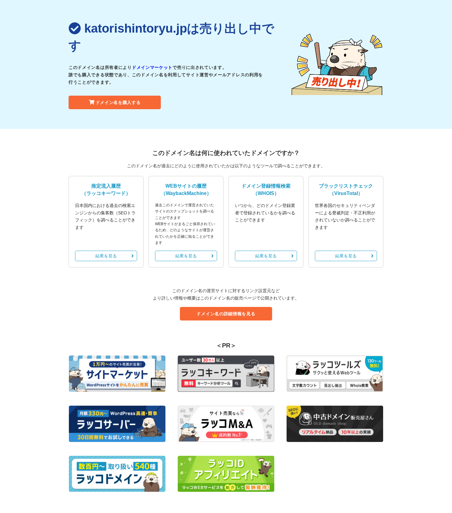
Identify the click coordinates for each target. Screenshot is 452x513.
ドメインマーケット (152, 67)
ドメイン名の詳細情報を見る (225, 313)
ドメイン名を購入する (118, 102)
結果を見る (106, 255)
